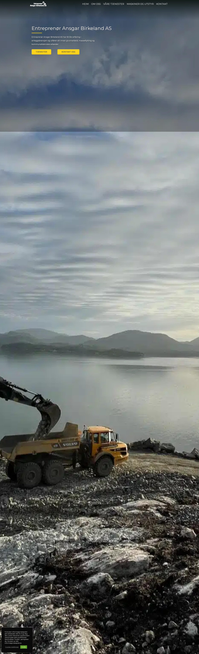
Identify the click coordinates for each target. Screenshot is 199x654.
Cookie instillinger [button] (12, 647)
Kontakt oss (68, 52)
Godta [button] (24, 647)
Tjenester (41, 52)
